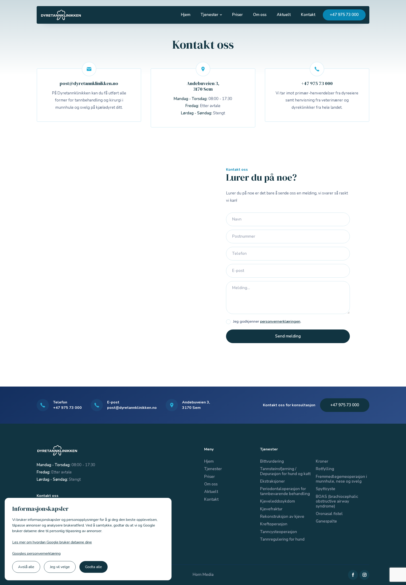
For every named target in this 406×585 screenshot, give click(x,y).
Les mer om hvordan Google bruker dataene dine (52, 542)
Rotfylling (325, 469)
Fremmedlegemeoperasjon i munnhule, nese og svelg (341, 479)
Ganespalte (326, 521)
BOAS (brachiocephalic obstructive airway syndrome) (337, 501)
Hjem (185, 14)
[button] (211, 14)
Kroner (322, 461)
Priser (237, 14)
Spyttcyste (325, 489)
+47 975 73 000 (344, 14)
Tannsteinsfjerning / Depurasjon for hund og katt (285, 471)
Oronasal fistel (329, 513)
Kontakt (308, 14)
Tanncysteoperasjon (278, 532)
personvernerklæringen (280, 321)
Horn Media (203, 574)
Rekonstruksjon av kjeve (282, 516)
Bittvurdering (272, 461)
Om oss (259, 14)
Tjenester (213, 469)
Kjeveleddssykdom (277, 501)
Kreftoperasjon (273, 524)
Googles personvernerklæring (36, 553)
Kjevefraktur (271, 509)
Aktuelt (284, 14)
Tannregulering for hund (282, 539)
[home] (61, 14)
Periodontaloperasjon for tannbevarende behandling (285, 491)
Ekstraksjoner (272, 481)
